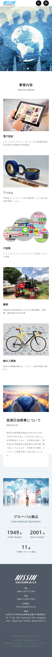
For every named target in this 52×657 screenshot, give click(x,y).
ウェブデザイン (35, 636)
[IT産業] (26, 227)
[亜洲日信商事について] (26, 398)
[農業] (26, 283)
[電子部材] (26, 115)
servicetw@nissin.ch (26, 606)
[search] (38, 3)
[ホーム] (9, 3)
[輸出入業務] (26, 339)
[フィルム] (26, 171)
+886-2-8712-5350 (26, 591)
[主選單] (46, 3)
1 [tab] (24, 68)
